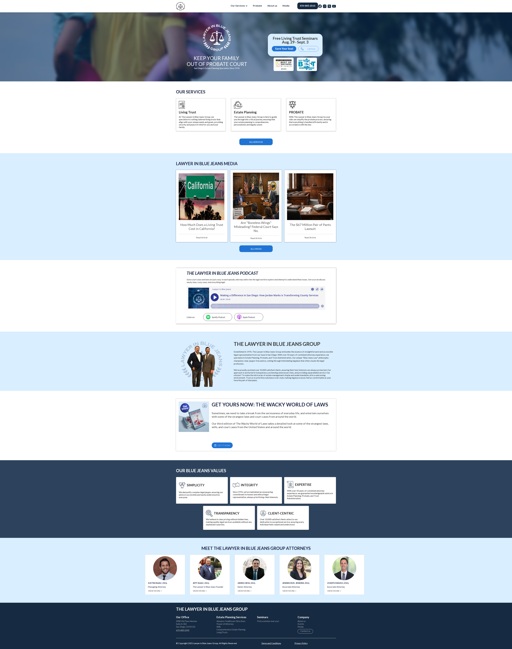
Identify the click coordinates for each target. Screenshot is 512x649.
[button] (239, 6)
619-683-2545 (307, 6)
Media (286, 6)
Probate (257, 6)
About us (272, 6)
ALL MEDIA (256, 249)
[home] (180, 6)
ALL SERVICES (256, 142)
